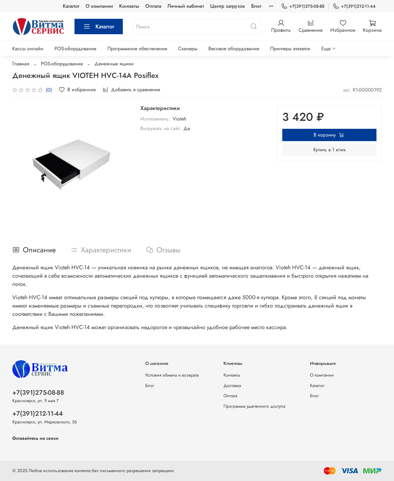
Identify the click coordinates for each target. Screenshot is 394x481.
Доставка (232, 385)
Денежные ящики (114, 63)
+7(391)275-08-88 (306, 6)
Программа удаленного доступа (254, 406)
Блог (256, 6)
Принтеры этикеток (290, 48)
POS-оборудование (75, 48)
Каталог (71, 6)
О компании (99, 6)
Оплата (153, 6)
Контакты (129, 6)
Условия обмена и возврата (172, 375)
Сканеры (187, 48)
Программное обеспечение (137, 48)
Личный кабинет (185, 6)
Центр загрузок (227, 6)
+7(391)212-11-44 (358, 6)
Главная (20, 63)
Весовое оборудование (233, 48)
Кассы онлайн (27, 48)
